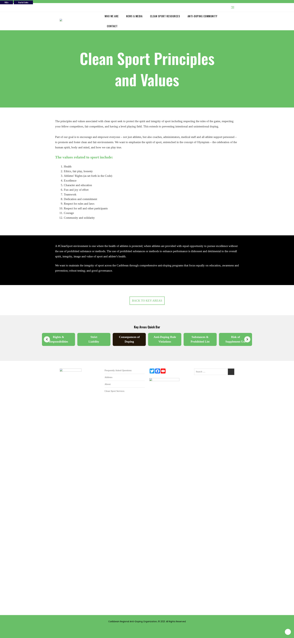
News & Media (134, 16)
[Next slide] (247, 339)
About (108, 384)
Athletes (108, 377)
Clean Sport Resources (165, 16)
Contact (112, 26)
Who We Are (112, 16)
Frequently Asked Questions (118, 370)
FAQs (6, 2)
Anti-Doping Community (202, 16)
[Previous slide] (47, 339)
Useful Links (23, 2)
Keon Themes (162, 628)
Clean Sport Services (114, 391)
